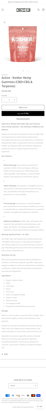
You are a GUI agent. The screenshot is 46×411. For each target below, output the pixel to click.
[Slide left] (18, 70)
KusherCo (19, 407)
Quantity (4, 95)
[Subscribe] (35, 385)
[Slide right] (27, 70)
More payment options (23, 118)
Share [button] (6, 354)
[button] (2, 9)
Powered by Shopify (27, 407)
